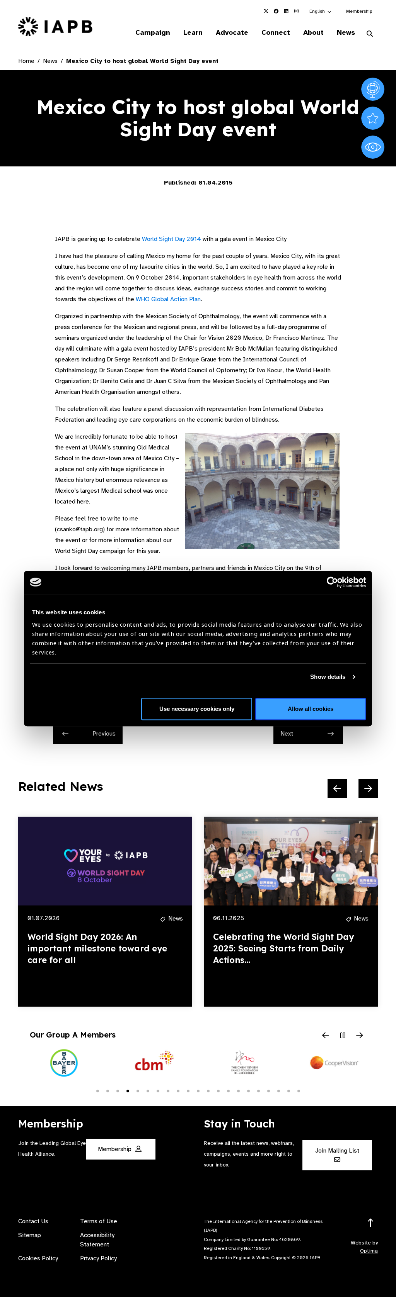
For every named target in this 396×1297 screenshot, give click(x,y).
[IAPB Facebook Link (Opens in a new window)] (276, 11)
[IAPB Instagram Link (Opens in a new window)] (296, 11)
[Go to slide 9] (178, 1090)
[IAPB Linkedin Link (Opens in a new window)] (286, 11)
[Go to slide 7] (158, 1090)
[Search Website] (369, 34)
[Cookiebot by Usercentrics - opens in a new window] (332, 582)
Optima (369, 1251)
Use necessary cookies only (196, 708)
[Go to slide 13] (218, 1090)
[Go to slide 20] (288, 1090)
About (313, 32)
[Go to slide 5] (138, 1090)
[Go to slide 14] (228, 1090)
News (346, 32)
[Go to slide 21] (298, 1090)
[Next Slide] (368, 788)
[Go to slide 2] (107, 1090)
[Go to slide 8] (168, 1090)
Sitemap (29, 1235)
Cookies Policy (38, 1258)
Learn (193, 32)
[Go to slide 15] (238, 1090)
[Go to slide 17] (258, 1090)
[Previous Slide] (337, 788)
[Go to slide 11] (198, 1090)
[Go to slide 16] (248, 1090)
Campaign (152, 32)
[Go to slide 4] (127, 1090)
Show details (327, 676)
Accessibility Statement (97, 1239)
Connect (275, 32)
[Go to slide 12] (208, 1090)
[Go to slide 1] (97, 1090)
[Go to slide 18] (268, 1090)
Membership (359, 11)
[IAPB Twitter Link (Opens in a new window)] (266, 11)
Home (26, 61)
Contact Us (33, 1221)
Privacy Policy (98, 1258)
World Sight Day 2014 (171, 239)
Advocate (232, 32)
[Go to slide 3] (117, 1090)
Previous (104, 734)
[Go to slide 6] (148, 1090)
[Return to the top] (371, 1223)
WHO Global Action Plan (168, 299)
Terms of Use (98, 1221)
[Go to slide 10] (188, 1090)
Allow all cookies (310, 708)
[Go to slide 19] (278, 1090)
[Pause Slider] (342, 1036)
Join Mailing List (337, 1151)
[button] (321, 11)
